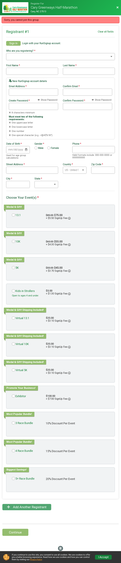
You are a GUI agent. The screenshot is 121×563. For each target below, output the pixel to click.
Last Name (70, 65)
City (9, 178)
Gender (39, 143)
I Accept (103, 557)
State (38, 178)
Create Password (19, 100)
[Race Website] (16, 7)
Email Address (18, 86)
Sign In (13, 43)
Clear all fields (106, 31)
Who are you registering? (20, 50)
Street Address (15, 164)
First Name (13, 65)
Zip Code (97, 164)
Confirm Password (74, 100)
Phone (76, 143)
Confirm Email (71, 86)
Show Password (48, 100)
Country (68, 164)
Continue (15, 532)
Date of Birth (14, 143)
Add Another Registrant (29, 507)
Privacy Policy (36, 559)
